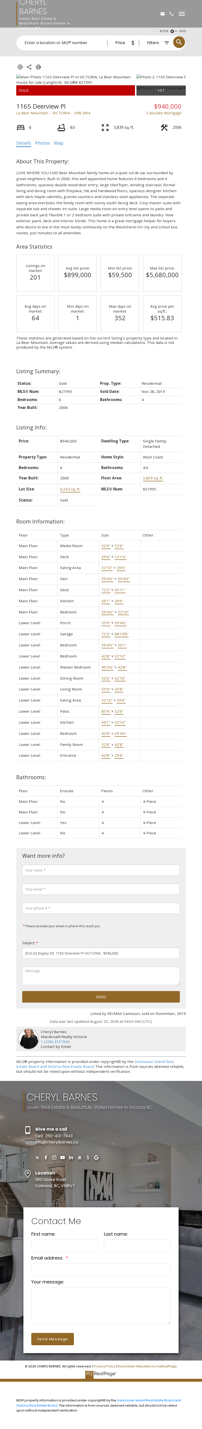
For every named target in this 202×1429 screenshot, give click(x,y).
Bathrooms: (31, 777)
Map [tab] (59, 143)
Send (101, 996)
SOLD (182, 31)
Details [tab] (23, 143)
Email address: (48, 1258)
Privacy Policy (105, 1366)
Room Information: (40, 521)
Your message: (47, 1282)
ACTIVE (164, 31)
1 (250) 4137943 (55, 1041)
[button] (37, 1157)
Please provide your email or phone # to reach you (62, 926)
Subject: (28, 943)
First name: (43, 1234)
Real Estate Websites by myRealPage (147, 1366)
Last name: (116, 1234)
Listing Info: (31, 427)
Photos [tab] (42, 143)
